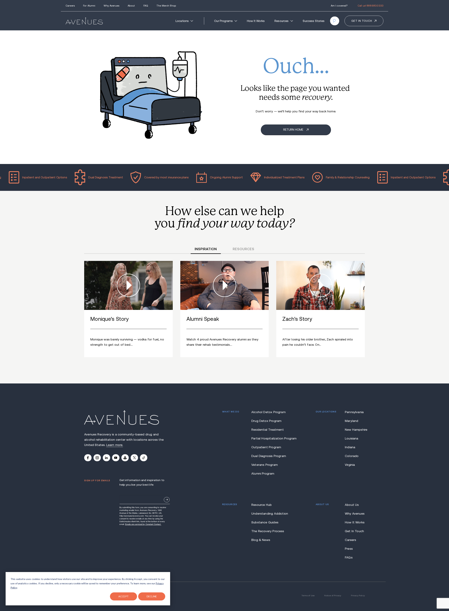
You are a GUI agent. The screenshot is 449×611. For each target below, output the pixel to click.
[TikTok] (143, 457)
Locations (182, 21)
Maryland (351, 421)
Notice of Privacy (332, 595)
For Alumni (89, 5)
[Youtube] (115, 457)
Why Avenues (111, 5)
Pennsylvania (354, 412)
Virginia (350, 465)
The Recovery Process (267, 531)
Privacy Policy (358, 595)
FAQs (349, 557)
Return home (293, 129)
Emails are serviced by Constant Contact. (143, 524)
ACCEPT (123, 596)
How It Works (256, 21)
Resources (281, 21)
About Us (352, 505)
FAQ (145, 5)
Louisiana (351, 438)
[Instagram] (97, 457)
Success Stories (313, 21)
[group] (128, 309)
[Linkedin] (106, 457)
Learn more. (114, 445)
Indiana (350, 447)
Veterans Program (264, 465)
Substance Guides (264, 522)
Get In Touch (354, 531)
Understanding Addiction (269, 513)
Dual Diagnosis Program (268, 456)
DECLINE (152, 596)
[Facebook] (88, 457)
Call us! (370, 5)
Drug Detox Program (266, 421)
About (131, 5)
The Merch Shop (166, 5)
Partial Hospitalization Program (269, 438)
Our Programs (223, 21)
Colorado (351, 456)
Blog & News (260, 540)
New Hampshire (355, 429)
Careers (70, 5)
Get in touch (361, 20)
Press (349, 548)
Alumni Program (262, 473)
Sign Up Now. (167, 499)
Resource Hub (261, 505)
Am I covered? (339, 5)
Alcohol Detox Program (268, 412)
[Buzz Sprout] (125, 457)
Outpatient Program (266, 447)
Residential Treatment (267, 429)
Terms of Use (307, 595)
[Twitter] (134, 457)
